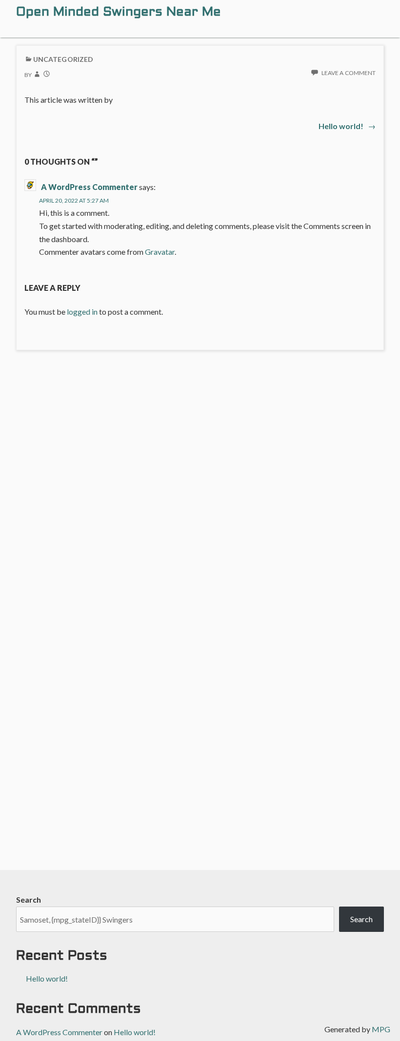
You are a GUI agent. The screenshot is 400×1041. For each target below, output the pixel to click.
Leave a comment (348, 72)
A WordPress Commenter (89, 186)
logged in (82, 311)
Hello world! (47, 978)
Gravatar (160, 251)
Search (28, 899)
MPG (381, 1029)
